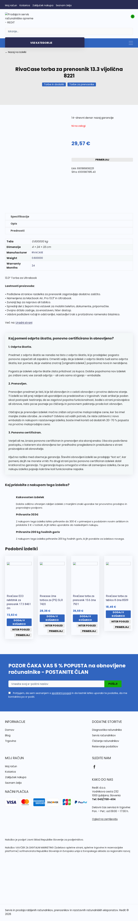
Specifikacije (20, 216)
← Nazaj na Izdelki (15, 52)
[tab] (69, 216)
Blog (7, 735)
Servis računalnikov (104, 735)
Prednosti (18, 231)
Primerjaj (102, 159)
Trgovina (10, 741)
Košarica (25, 5)
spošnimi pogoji (61, 693)
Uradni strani (23, 323)
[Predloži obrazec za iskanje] (69, 31)
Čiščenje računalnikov (105, 741)
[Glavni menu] (131, 43)
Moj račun (11, 5)
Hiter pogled (21, 629)
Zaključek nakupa (42, 5)
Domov (9, 730)
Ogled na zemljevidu (105, 819)
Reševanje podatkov (105, 746)
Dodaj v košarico (19, 622)
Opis (14, 224)
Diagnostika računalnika (107, 730)
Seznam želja (64, 5)
